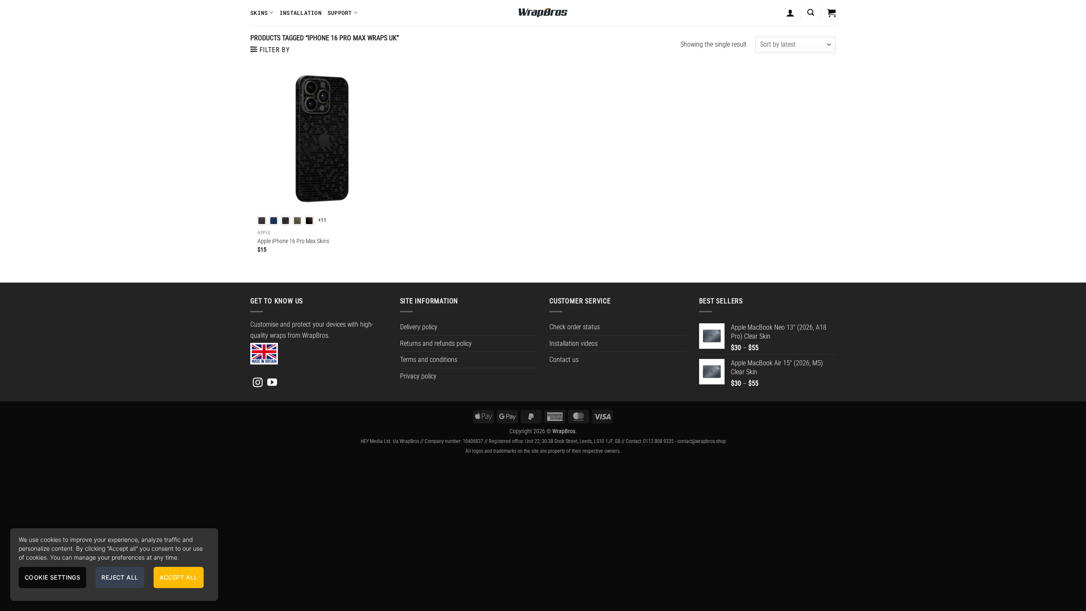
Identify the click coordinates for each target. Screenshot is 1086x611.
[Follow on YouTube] (272, 383)
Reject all (119, 577)
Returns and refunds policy (436, 343)
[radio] (262, 220)
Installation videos (573, 343)
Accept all (179, 577)
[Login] (790, 12)
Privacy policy (418, 376)
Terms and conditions (428, 360)
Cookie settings (52, 577)
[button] (810, 12)
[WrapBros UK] (543, 13)
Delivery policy (418, 327)
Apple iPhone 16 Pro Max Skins (293, 241)
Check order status (574, 327)
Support (339, 12)
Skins (259, 12)
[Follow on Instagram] (258, 383)
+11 (322, 220)
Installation (301, 12)
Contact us (564, 360)
